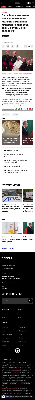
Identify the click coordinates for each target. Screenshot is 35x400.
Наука (21, 338)
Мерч (19, 317)
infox (4, 118)
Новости (10, 6)
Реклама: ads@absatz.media (11, 278)
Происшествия (6, 204)
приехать (25, 101)
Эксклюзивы (19, 6)
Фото (3, 317)
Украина (6, 114)
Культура (5, 338)
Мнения (21, 345)
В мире (4, 331)
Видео (4, 6)
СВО (24, 204)
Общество (22, 327)
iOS (3, 286)
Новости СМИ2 (8, 249)
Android (4, 288)
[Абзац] (17, 3)
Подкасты (22, 341)
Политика (28, 6)
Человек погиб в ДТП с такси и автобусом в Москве (12, 208)
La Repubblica (12, 85)
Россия (15, 114)
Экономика (22, 331)
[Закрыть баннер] (31, 397)
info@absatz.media (8, 276)
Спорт (21, 334)
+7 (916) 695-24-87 (8, 268)
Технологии (6, 341)
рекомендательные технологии (10, 388)
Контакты (21, 314)
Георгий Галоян (7, 39)
